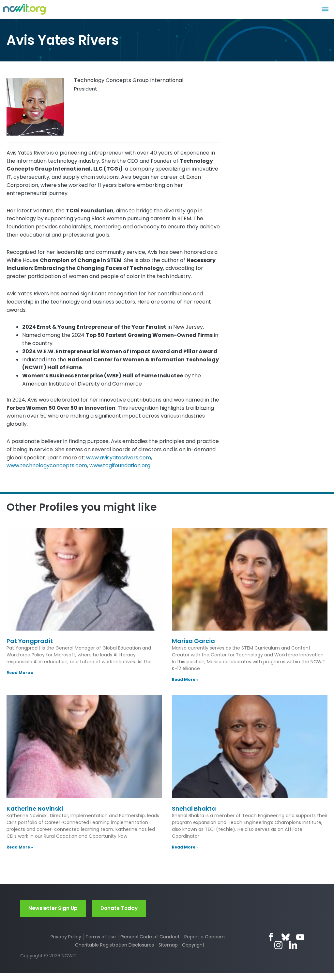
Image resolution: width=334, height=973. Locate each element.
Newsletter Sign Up (53, 908)
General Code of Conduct (150, 936)
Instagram (278, 945)
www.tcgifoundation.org (119, 465)
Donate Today (119, 908)
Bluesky (285, 937)
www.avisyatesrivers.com (118, 457)
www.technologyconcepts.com (47, 465)
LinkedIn (293, 945)
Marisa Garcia (193, 641)
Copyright (193, 945)
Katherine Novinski (35, 808)
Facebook (271, 937)
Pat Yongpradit (30, 641)
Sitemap (168, 945)
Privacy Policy (66, 936)
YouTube (300, 937)
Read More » (20, 672)
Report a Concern (204, 936)
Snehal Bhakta (194, 808)
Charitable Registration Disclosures (114, 945)
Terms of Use (100, 936)
